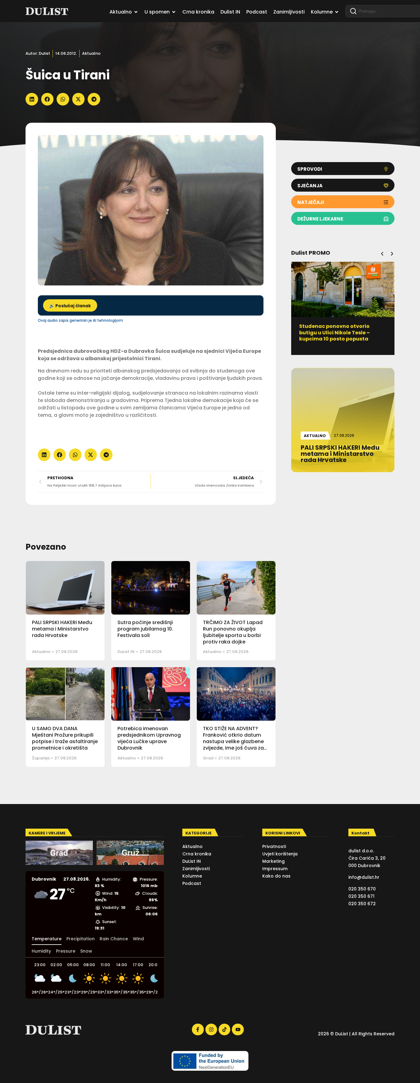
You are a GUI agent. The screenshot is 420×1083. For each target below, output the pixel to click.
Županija (41, 758)
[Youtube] (238, 1029)
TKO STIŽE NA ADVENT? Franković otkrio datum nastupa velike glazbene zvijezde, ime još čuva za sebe (233, 741)
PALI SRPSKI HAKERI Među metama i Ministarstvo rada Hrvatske (62, 629)
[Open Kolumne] (336, 12)
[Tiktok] (224, 1029)
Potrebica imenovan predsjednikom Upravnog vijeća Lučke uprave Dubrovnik (149, 738)
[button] (32, 99)
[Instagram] (211, 1029)
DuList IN (126, 652)
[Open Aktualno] (135, 12)
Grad (208, 758)
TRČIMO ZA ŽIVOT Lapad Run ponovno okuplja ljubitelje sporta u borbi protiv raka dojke (233, 632)
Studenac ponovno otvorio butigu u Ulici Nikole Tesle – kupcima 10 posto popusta (334, 333)
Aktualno (91, 53)
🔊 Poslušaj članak (70, 306)
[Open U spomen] (173, 12)
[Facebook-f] (198, 1029)
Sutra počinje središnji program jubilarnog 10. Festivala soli (145, 629)
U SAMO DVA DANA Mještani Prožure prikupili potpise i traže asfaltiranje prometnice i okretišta (65, 738)
